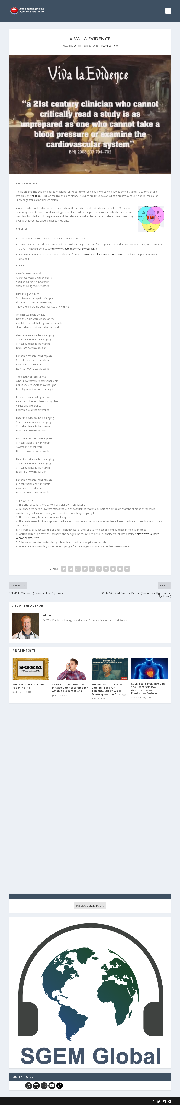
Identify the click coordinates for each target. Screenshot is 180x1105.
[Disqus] (90, 757)
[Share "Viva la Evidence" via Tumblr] (84, 568)
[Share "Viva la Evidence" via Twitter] (70, 568)
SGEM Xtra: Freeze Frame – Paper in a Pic (30, 686)
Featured (106, 45)
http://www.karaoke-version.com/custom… (102, 254)
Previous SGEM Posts (90, 906)
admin (77, 45)
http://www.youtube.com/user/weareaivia (73, 248)
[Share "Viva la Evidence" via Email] (120, 568)
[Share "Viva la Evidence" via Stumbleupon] (113, 568)
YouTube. (35, 195)
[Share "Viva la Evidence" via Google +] (77, 568)
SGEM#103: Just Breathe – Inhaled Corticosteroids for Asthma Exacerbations (70, 687)
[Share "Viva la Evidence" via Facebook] (63, 568)
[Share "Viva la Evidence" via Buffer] (106, 568)
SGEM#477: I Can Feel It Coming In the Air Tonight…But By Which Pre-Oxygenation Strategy (109, 689)
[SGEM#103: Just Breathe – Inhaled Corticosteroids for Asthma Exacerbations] (70, 669)
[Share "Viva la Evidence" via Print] (127, 568)
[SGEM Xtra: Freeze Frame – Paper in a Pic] (30, 669)
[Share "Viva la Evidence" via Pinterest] (91, 568)
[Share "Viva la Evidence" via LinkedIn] (98, 568)
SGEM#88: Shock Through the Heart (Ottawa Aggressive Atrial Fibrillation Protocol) (148, 688)
